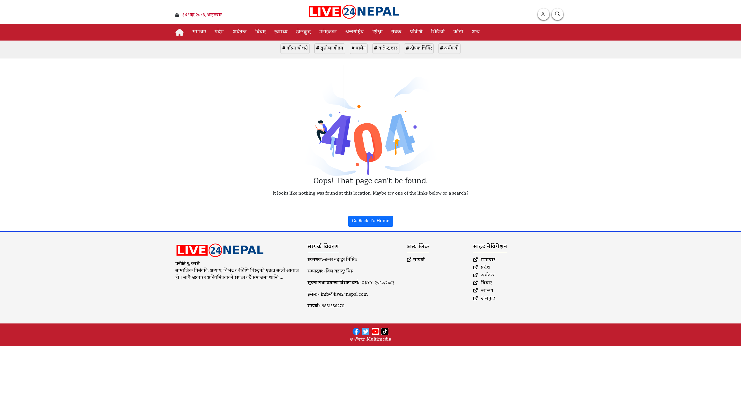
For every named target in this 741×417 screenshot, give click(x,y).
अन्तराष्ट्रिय (354, 32)
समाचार (199, 32)
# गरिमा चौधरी (295, 48)
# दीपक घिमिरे (419, 48)
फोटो (458, 32)
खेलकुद (303, 32)
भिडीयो (438, 32)
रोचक (396, 32)
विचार (260, 32)
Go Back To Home (370, 221)
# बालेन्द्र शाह (386, 48)
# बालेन (358, 48)
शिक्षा (378, 32)
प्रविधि (416, 32)
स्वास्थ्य (280, 32)
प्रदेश (219, 32)
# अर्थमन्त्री (449, 48)
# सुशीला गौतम (329, 48)
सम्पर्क (419, 260)
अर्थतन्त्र (240, 32)
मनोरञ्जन (328, 32)
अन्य (476, 32)
